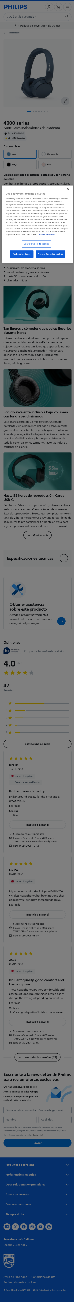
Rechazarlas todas (20, 256)
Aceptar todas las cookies (49, 256)
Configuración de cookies (35, 246)
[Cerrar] (66, 189)
